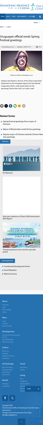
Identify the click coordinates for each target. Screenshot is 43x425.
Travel (22, 364)
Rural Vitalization (10, 270)
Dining (22, 370)
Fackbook (5, 398)
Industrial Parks (7, 370)
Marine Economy (10, 274)
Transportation (25, 384)
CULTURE (31, 16)
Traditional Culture (8, 356)
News (2, 27)
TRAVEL (20, 22)
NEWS (14, 16)
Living (22, 375)
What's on (5, 351)
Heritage (5, 353)
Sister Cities (6, 375)
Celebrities (5, 358)
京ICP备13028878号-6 (9, 415)
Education (23, 386)
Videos (4, 312)
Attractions (23, 367)
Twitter (12, 398)
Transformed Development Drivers (17, 266)
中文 (31, 22)
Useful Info (23, 391)
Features (5, 141)
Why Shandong (7, 367)
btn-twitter (40, 17)
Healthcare (23, 381)
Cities (4, 307)
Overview (5, 305)
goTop (21, 422)
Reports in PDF (7, 326)
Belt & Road (6, 372)
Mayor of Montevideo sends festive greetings (22, 129)
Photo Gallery (6, 310)
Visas (21, 379)
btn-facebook (34, 17)
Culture (5, 348)
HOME (2, 16)
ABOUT (8, 16)
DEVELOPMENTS (22, 16)
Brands (5, 380)
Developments (7, 261)
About (4, 301)
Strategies (5, 384)
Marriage (23, 388)
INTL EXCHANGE (5, 22)
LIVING (26, 22)
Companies (6, 386)
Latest (9, 27)
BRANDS (14, 22)
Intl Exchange (8, 364)
